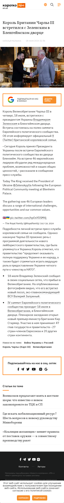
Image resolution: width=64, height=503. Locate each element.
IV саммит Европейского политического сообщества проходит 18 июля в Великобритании (34, 307)
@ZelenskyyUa (22, 185)
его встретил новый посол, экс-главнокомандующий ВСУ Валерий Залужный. (34, 292)
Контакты (24, 466)
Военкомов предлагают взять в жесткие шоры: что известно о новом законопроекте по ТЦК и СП (31, 400)
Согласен (23, 498)
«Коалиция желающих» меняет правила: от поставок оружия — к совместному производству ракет (31, 436)
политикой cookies (40, 491)
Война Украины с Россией (38, 342)
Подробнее (40, 498)
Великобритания (42, 346)
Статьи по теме (13, 386)
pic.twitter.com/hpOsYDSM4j (28, 218)
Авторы (41, 466)
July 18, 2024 (47, 223)
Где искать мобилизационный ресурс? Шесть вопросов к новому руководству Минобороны (30, 418)
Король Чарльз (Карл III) (17, 346)
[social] (18, 369)
